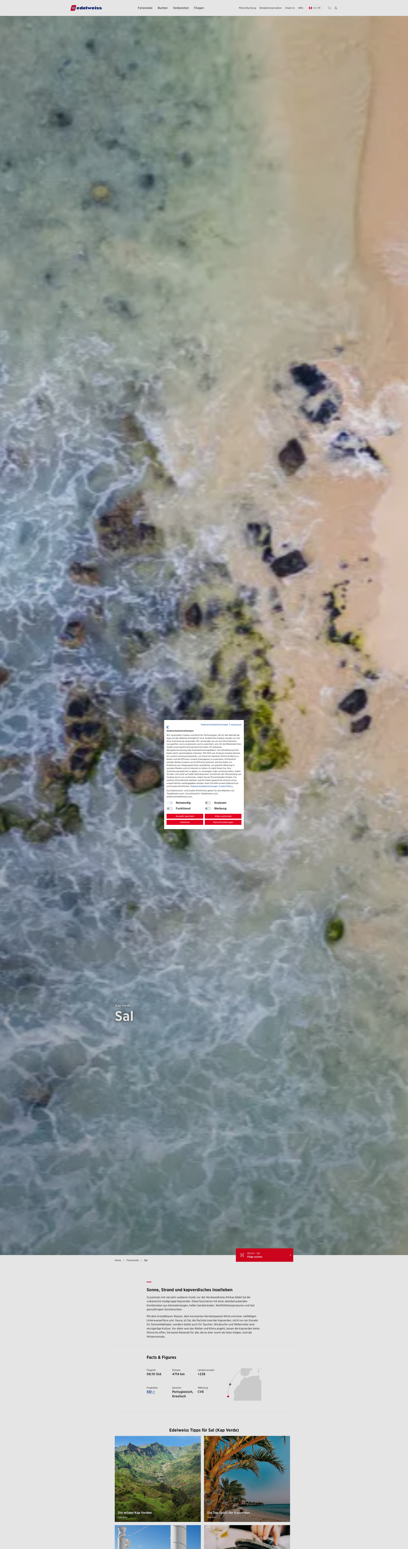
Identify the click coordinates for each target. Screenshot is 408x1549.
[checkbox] (208, 802)
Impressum (236, 724)
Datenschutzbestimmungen (214, 724)
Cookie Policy (226, 786)
